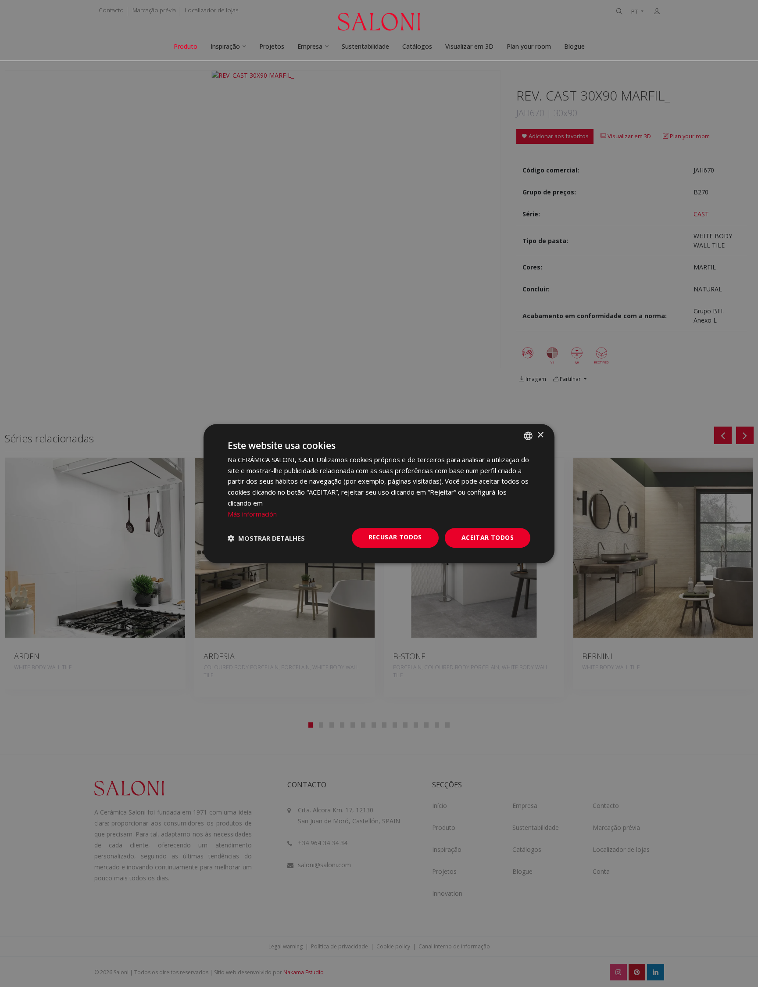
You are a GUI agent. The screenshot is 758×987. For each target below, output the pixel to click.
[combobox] (528, 435)
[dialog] (379, 493)
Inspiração (225, 46)
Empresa (309, 46)
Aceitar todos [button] (487, 538)
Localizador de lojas (211, 10)
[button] (266, 538)
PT (635, 11)
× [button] (540, 435)
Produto (185, 46)
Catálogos (417, 46)
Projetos (271, 46)
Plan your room (529, 46)
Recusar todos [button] (395, 537)
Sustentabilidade (365, 46)
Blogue (574, 46)
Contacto (111, 10)
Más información (252, 514)
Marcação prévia (154, 10)
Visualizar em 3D (469, 46)
